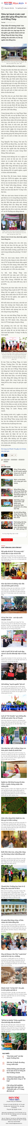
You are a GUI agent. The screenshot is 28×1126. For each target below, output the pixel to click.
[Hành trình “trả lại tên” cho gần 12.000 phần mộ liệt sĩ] (14, 1007)
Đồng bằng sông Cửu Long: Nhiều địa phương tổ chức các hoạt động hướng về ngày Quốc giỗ (20, 493)
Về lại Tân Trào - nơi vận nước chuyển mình (12, 619)
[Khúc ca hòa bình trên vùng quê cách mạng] (7, 483)
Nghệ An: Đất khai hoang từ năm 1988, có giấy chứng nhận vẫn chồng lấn (13, 784)
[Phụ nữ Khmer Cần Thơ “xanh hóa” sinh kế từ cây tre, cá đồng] (14, 975)
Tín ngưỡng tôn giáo (21, 8)
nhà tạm (6, 461)
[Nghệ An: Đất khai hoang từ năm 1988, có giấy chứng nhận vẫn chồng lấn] (14, 805)
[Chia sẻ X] (5, 455)
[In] (12, 455)
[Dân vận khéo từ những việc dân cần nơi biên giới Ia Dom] (14, 604)
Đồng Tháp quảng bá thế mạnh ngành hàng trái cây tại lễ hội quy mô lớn (20, 472)
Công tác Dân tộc (9, 8)
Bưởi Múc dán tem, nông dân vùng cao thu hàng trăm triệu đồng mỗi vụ (13, 854)
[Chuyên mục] (2, 3)
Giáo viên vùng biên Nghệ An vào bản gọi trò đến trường (13, 819)
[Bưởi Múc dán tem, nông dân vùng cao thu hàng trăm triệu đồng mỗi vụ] (14, 873)
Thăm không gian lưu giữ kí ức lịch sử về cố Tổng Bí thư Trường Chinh (16, 1070)
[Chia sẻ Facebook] (2, 455)
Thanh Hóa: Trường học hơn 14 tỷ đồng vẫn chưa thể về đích (13, 887)
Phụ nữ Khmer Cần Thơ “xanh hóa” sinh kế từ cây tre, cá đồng (13, 955)
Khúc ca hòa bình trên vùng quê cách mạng (20, 481)
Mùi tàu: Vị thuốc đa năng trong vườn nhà (16, 1063)
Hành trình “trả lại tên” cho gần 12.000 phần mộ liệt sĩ (12, 989)
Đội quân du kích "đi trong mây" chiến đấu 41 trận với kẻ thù (12, 552)
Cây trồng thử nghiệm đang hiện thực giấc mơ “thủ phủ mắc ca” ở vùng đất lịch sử (15, 1088)
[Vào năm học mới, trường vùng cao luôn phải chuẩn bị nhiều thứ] (14, 769)
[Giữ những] (14, 703)
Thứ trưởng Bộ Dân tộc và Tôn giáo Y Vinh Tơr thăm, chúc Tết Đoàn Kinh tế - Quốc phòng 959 (20, 525)
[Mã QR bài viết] (15, 455)
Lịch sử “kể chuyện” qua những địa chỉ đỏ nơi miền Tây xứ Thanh (13, 717)
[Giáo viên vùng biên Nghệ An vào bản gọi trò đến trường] (14, 839)
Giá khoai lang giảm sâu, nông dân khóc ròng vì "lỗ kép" (16, 1079)
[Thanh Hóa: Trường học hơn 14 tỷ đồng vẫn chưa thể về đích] (14, 907)
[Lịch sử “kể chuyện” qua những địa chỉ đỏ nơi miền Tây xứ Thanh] (14, 735)
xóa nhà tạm (14, 459)
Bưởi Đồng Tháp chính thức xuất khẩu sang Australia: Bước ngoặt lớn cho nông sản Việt (20, 504)
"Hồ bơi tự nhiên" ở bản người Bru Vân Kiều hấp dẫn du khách (13, 1021)
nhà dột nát (21, 459)
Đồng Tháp (6, 459)
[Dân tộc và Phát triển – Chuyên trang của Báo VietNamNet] (8, 3)
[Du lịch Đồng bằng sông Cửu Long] (7, 515)
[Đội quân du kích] (14, 570)
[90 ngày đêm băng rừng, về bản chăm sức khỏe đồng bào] (14, 941)
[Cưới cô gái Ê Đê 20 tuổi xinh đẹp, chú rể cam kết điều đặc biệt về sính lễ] (14, 671)
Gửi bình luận (7, 539)
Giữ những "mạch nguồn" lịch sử (13, 684)
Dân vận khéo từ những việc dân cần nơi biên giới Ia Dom (12, 585)
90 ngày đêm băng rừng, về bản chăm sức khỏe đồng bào (12, 921)
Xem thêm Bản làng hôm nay (11, 547)
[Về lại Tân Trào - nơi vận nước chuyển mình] (14, 638)
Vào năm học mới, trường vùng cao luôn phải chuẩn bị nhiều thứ (13, 749)
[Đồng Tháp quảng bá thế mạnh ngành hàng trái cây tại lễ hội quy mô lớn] (7, 472)
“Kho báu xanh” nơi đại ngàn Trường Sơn (15, 1057)
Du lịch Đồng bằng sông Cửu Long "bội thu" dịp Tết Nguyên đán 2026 (20, 515)
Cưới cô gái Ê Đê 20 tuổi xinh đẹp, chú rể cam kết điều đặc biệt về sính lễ (13, 654)
